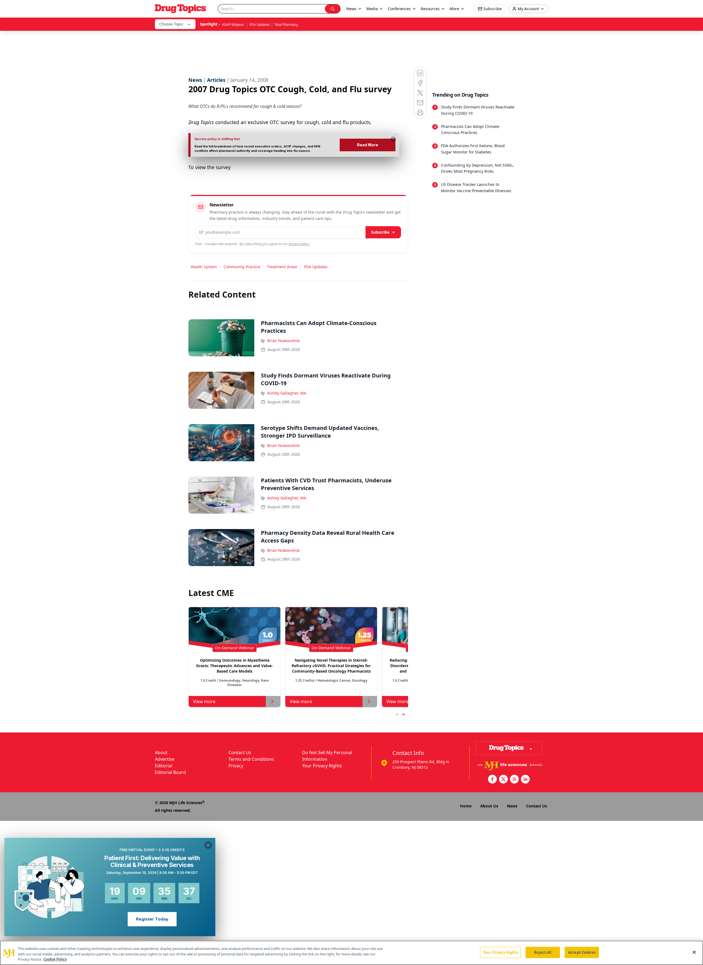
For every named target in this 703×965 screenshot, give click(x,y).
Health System (204, 266)
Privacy (235, 766)
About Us (489, 806)
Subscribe (380, 232)
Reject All (542, 952)
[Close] (694, 952)
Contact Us (239, 752)
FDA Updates (260, 24)
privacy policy (299, 244)
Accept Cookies (582, 952)
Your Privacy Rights (322, 766)
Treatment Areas (282, 266)
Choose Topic (171, 24)
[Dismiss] (393, 139)
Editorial (163, 766)
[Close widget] (208, 845)
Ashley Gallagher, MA (286, 393)
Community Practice (242, 266)
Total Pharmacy (286, 24)
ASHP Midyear (233, 24)
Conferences (399, 8)
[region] (351, 953)
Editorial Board (170, 772)
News (512, 806)
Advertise (164, 759)
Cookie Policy (55, 959)
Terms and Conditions (251, 759)
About (161, 752)
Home (466, 806)
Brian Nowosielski (283, 340)
